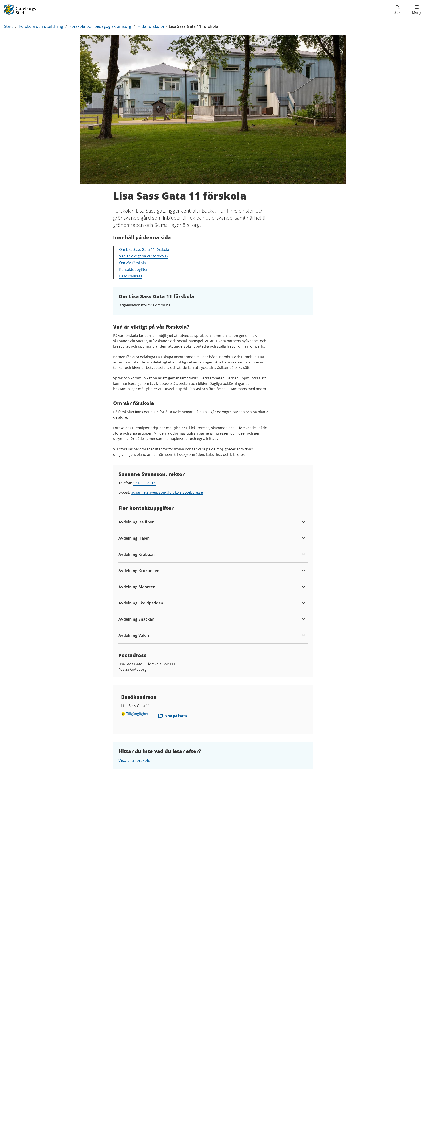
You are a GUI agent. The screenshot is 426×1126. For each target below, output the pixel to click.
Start (8, 26)
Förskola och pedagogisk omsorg (100, 26)
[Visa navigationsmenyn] (416, 9)
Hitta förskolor (151, 26)
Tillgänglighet (137, 713)
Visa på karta (176, 715)
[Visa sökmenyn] (397, 9)
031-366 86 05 (144, 482)
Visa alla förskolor (135, 760)
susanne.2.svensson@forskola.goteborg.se (167, 492)
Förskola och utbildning (41, 26)
